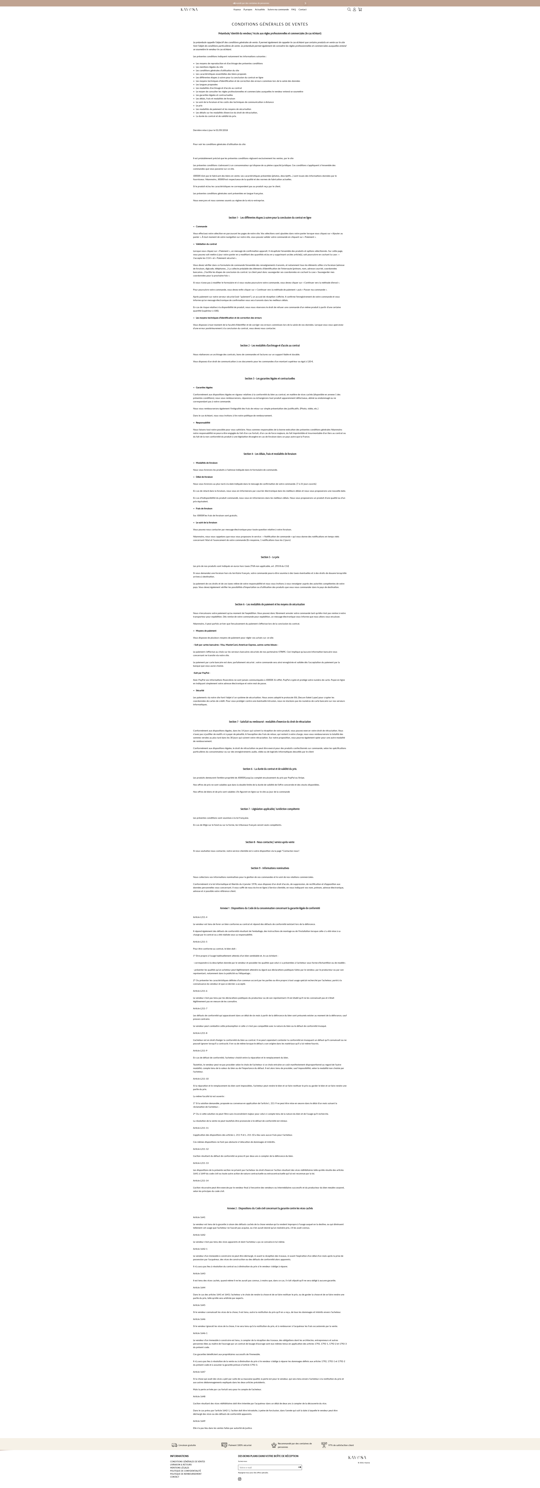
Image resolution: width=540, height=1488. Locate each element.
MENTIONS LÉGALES (179, 1467)
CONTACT (174, 1477)
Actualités (260, 9)
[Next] (305, 3)
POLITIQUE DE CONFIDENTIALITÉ (185, 1471)
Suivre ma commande (278, 9)
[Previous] (234, 3)
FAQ (293, 9)
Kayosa (237, 9)
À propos (247, 9)
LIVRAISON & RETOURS (181, 1464)
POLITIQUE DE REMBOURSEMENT (186, 1474)
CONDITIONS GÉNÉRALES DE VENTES (187, 1461)
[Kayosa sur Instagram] (240, 1479)
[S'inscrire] (300, 1467)
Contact (303, 9)
